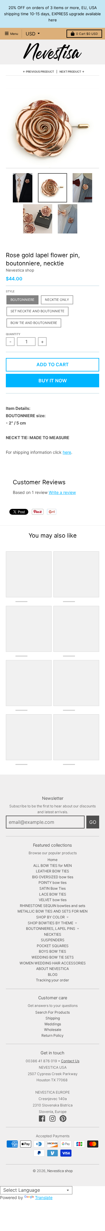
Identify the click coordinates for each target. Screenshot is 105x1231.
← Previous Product (38, 71)
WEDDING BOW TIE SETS (53, 957)
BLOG (52, 974)
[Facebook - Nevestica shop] (42, 1118)
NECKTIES (52, 934)
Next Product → (72, 71)
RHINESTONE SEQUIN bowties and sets (52, 905)
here (67, 452)
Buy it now (52, 380)
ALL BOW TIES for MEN (52, 865)
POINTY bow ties (52, 882)
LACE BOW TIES (52, 894)
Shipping (53, 1018)
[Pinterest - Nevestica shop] (63, 1118)
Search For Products (52, 1012)
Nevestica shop (20, 270)
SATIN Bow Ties (52, 888)
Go (92, 822)
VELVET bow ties (52, 900)
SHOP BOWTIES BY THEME (50, 923)
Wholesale (52, 1029)
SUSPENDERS (52, 940)
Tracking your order (52, 980)
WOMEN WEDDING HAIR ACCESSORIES (53, 963)
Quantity (13, 334)
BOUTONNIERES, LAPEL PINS (50, 928)
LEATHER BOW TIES (52, 871)
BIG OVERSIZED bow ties (52, 877)
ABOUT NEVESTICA (52, 968)
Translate (43, 1197)
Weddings (52, 1024)
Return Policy (52, 1035)
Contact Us (70, 1061)
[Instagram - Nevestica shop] (52, 1118)
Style (10, 291)
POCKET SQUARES (53, 946)
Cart (87, 34)
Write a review (62, 492)
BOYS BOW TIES (52, 951)
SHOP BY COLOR (50, 917)
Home (52, 859)
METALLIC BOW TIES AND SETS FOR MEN (53, 911)
